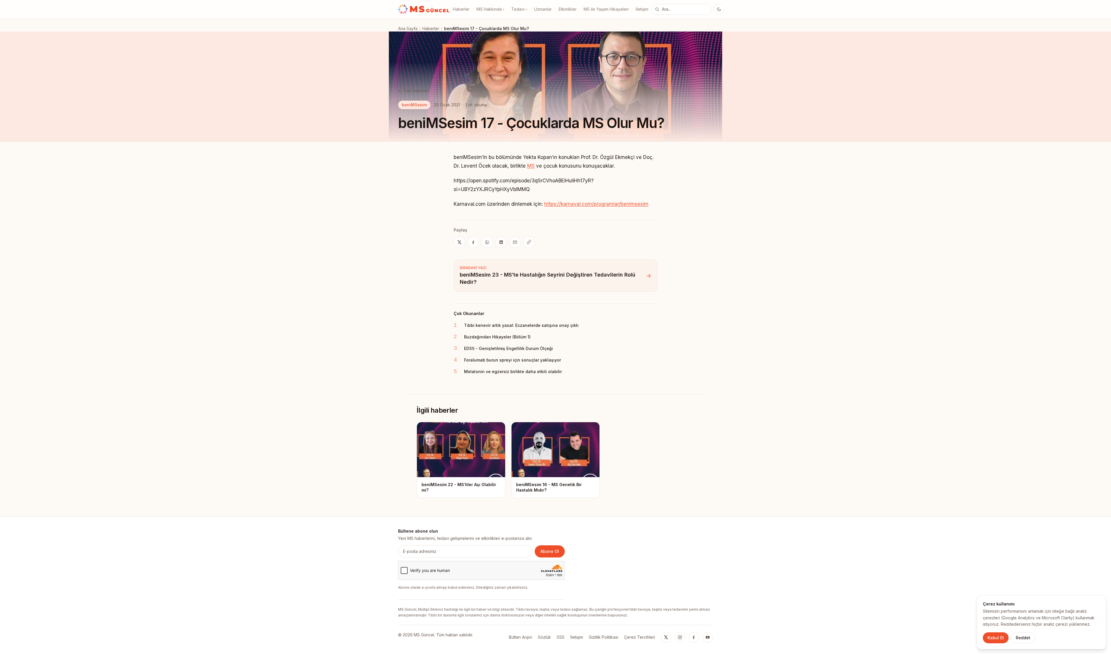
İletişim (642, 9)
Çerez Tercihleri (639, 637)
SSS (560, 637)
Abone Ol (549, 551)
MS (531, 166)
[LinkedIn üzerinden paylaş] (501, 242)
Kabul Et (995, 637)
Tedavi (519, 9)
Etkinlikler (568, 9)
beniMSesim (414, 104)
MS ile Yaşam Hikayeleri (606, 9)
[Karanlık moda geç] (719, 9)
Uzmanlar (543, 9)
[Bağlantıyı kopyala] (529, 242)
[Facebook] (694, 637)
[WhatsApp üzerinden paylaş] (487, 242)
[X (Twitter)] (666, 637)
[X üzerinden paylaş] (459, 242)
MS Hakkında (490, 9)
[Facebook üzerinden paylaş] (473, 242)
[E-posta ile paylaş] (515, 242)
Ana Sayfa (407, 28)
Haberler (461, 9)
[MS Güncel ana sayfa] (424, 9)
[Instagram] (680, 637)
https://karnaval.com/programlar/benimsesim (596, 204)
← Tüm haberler (413, 90)
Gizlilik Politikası (603, 637)
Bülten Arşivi (520, 637)
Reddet (1023, 637)
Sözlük (544, 637)
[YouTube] (707, 637)
